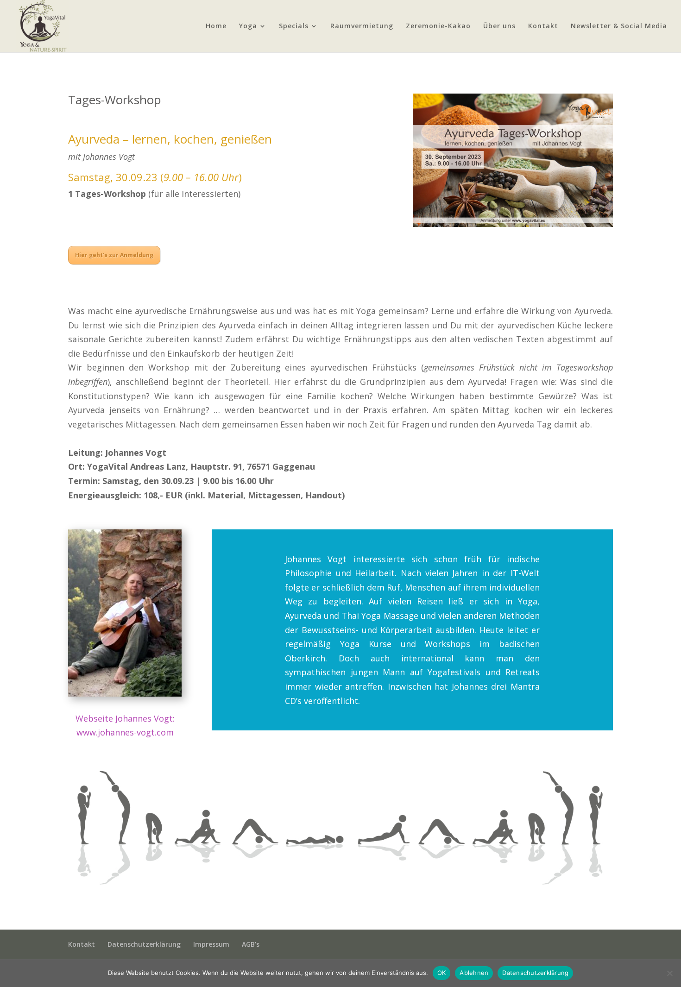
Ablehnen (474, 972)
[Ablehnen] (669, 973)
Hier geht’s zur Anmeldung (114, 255)
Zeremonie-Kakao (438, 26)
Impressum (211, 944)
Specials (294, 26)
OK (441, 972)
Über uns (499, 26)
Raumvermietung (361, 26)
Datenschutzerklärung (144, 944)
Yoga (248, 26)
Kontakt (543, 26)
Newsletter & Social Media (619, 26)
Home (216, 26)
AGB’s (250, 944)
